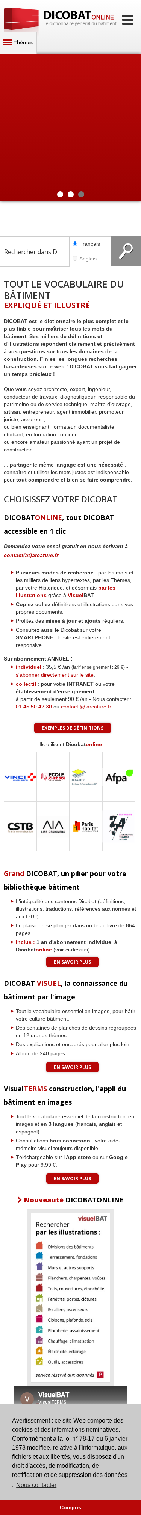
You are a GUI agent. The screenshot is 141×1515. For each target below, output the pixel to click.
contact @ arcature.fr (86, 707)
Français (89, 244)
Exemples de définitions (72, 728)
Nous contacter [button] (36, 1485)
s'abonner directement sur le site (55, 675)
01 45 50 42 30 (34, 707)
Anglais (88, 259)
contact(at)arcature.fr (31, 555)
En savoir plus (72, 962)
